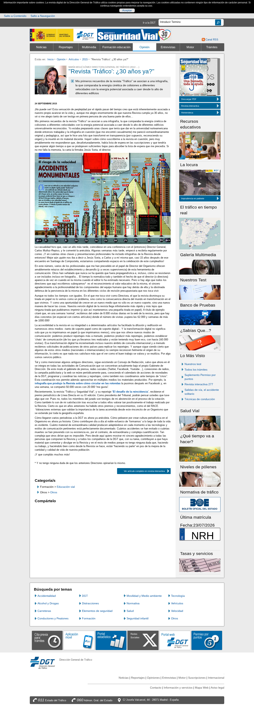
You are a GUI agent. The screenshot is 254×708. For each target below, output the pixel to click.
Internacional (216, 677)
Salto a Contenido (15, 15)
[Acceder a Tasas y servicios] (199, 565)
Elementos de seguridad (97, 610)
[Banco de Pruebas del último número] (199, 317)
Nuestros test (193, 364)
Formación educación (116, 47)
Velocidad (177, 610)
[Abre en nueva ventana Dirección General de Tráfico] (85, 35)
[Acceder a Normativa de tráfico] (199, 504)
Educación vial (66, 486)
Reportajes (66, 47)
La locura (199, 183)
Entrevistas (168, 47)
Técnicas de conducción (200, 399)
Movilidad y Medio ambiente (144, 595)
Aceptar (127, 10)
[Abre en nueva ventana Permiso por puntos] (206, 640)
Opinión (144, 47)
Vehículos (177, 603)
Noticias (41, 47)
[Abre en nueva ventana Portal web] (174, 640)
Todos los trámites (196, 369)
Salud (130, 610)
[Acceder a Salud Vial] (199, 423)
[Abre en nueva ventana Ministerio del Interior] (51, 35)
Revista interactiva (190, 106)
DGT (85, 595)
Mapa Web (202, 687)
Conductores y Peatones (53, 618)
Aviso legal (217, 687)
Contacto (155, 687)
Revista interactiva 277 (199, 384)
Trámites (211, 47)
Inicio (50, 59)
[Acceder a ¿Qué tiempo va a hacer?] (199, 454)
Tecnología (178, 595)
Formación (88, 618)
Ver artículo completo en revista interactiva (144, 471)
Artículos (74, 59)
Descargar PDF (188, 99)
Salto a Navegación (43, 15)
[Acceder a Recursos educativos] (199, 145)
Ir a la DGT (149, 22)
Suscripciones (197, 677)
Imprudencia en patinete (192, 198)
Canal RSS (212, 39)
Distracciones (90, 603)
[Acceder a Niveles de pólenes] (199, 479)
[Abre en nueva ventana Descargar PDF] (193, 77)
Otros (53, 492)
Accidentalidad (47, 595)
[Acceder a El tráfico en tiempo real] (199, 233)
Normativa (133, 603)
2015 (85, 59)
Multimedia (89, 47)
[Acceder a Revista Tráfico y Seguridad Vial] (134, 34)
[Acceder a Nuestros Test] (199, 292)
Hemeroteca (187, 112)
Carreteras (44, 610)
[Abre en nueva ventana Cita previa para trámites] (47, 640)
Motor (190, 47)
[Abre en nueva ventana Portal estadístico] (111, 640)
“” (130, 391)
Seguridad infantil (137, 618)
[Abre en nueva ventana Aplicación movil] (79, 640)
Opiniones (153, 677)
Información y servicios (178, 687)
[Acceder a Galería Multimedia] (199, 267)
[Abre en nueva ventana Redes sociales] (143, 640)
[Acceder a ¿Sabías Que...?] (199, 342)
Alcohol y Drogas (48, 603)
